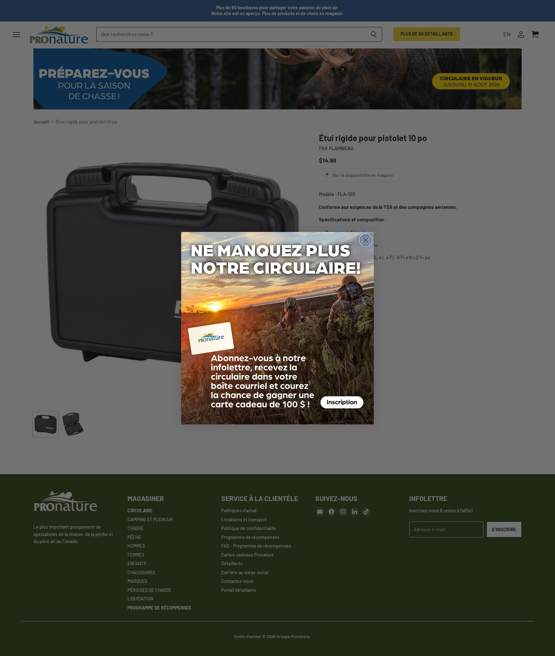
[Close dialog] (365, 240)
